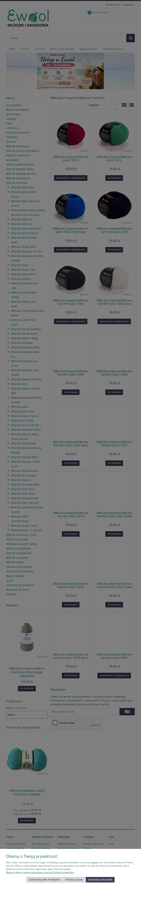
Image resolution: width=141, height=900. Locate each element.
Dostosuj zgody (74, 879)
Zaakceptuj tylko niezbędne (44, 879)
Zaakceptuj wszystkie (100, 879)
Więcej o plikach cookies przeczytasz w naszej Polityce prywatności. (40, 872)
